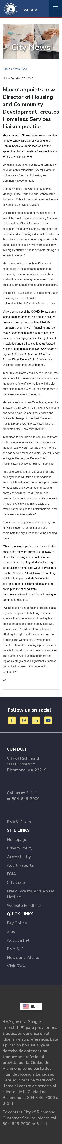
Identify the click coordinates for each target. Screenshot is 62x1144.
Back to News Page (15, 69)
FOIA (11, 874)
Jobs (11, 931)
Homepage (17, 839)
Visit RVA (16, 966)
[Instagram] (24, 720)
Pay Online (17, 923)
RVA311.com (19, 822)
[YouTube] (48, 720)
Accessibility (19, 856)
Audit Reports (20, 865)
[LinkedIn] (36, 720)
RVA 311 (15, 949)
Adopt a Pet (18, 940)
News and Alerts (23, 957)
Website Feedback (24, 905)
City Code (16, 882)
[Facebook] (12, 720)
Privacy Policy (19, 848)
